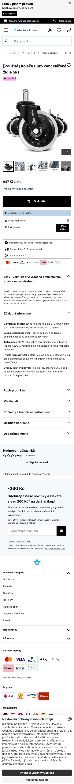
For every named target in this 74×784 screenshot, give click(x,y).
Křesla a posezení (50, 53)
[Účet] (50, 30)
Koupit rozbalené (16, 220)
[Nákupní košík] (68, 30)
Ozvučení (8, 593)
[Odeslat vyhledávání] (6, 41)
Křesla (68, 53)
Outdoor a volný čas (13, 613)
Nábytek (31, 53)
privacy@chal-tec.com (54, 548)
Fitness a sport (10, 606)
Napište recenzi (38, 462)
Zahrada (7, 586)
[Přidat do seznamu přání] (69, 65)
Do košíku (40, 201)
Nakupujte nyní (9, 14)
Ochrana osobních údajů (19, 541)
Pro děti (7, 620)
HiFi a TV (8, 599)
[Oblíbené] (59, 30)
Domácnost (14, 53)
